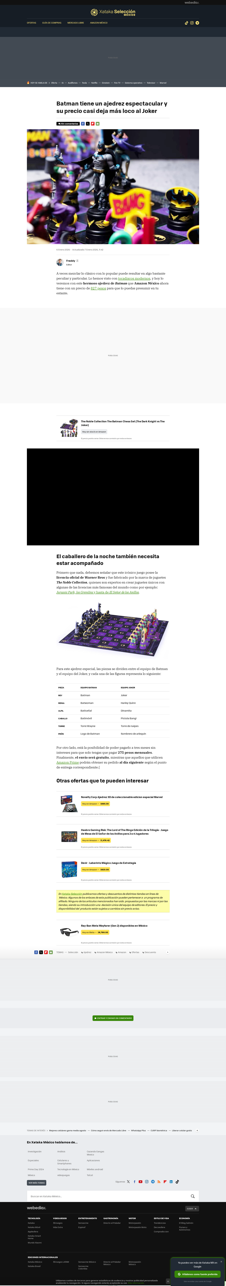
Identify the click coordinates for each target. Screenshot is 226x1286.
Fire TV (117, 82)
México (31, 1175)
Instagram (192, 23)
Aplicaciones (93, 1160)
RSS (159, 1181)
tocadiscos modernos (134, 278)
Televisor (151, 82)
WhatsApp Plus (138, 1130)
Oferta (54, 82)
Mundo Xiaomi (35, 1242)
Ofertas (31, 22)
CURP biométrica (159, 1130)
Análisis (61, 1151)
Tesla (84, 82)
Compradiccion (161, 1231)
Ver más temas (37, 1182)
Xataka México (35, 1261)
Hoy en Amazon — (95, 803)
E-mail (97, 124)
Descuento (150, 952)
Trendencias (160, 1222)
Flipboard (93, 124)
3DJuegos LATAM (61, 1261)
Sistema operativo (133, 82)
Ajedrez (87, 952)
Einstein (106, 82)
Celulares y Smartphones (64, 1162)
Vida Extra (58, 1227)
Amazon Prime (67, 762)
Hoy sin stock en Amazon (94, 431)
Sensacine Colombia (83, 1267)
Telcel (90, 1175)
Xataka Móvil (34, 1227)
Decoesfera (159, 1227)
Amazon (122, 952)
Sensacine (83, 1222)
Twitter (88, 124)
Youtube (140, 1181)
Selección (113, 12)
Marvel (163, 82)
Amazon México (98, 22)
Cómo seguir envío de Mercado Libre (109, 1130)
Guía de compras (51, 22)
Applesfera (33, 1231)
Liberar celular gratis (182, 1130)
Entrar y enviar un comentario (114, 1018)
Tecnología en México (68, 1169)
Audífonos (72, 82)
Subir (190, 1208)
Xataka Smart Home (34, 1237)
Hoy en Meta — (95, 932)
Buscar (193, 1196)
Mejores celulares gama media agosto (68, 1130)
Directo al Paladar (112, 1222)
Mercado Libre (75, 22)
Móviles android (95, 1169)
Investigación (35, 1151)
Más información (136, 1282)
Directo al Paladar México (112, 1263)
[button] (72, 260)
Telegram (197, 23)
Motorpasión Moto (138, 1227)
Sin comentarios (69, 123)
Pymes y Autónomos (184, 1228)
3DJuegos (57, 1222)
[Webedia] (192, 2)
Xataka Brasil (34, 1266)
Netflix (94, 82)
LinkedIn (171, 1181)
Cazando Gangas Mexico (95, 1153)
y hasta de (97, 592)
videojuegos (63, 1175)
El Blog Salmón (186, 1222)
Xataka (31, 1222)
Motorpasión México (135, 1263)
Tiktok (186, 23)
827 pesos (98, 288)
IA (62, 82)
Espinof (81, 1227)
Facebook (83, 124)
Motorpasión (135, 1222)
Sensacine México (87, 1261)
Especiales (33, 1160)
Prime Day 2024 (36, 1169)
